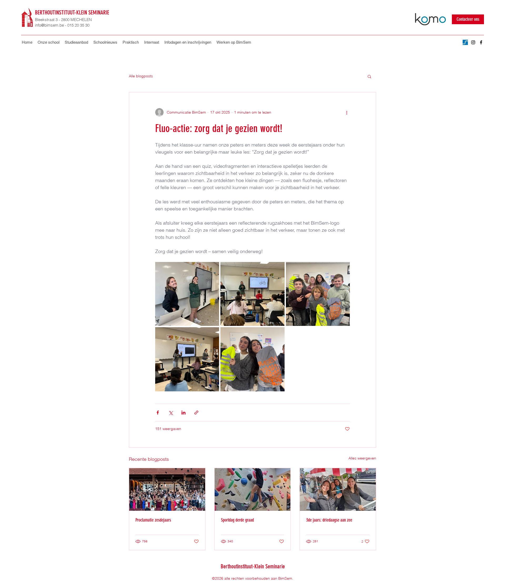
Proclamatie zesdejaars (153, 520)
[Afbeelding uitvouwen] (187, 294)
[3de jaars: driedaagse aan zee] (338, 489)
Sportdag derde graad (237, 520)
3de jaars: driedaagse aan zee (329, 520)
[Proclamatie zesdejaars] (167, 489)
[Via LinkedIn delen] (183, 412)
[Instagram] (473, 42)
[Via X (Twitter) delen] (170, 412)
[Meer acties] (347, 112)
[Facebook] (481, 42)
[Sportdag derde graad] (253, 489)
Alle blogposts (141, 76)
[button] (131, 42)
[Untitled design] (465, 42)
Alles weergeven (362, 458)
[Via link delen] (196, 412)
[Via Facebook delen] (157, 412)
